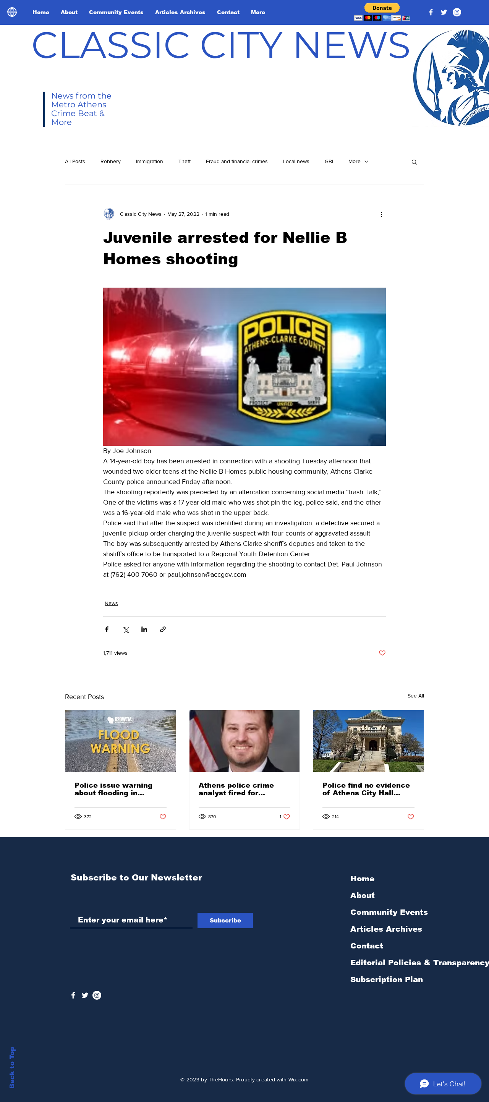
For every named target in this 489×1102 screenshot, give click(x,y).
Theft (184, 161)
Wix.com (298, 1079)
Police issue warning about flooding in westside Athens (113, 789)
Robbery (110, 161)
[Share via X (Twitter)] (125, 629)
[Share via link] (163, 629)
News (111, 603)
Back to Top (12, 1068)
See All (416, 696)
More (354, 161)
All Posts (75, 161)
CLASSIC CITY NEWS (221, 44)
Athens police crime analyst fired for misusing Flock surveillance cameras (239, 789)
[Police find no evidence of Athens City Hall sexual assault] (368, 741)
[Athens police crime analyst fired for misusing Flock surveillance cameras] (244, 741)
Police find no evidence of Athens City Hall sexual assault (366, 789)
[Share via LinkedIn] (144, 629)
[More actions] (381, 213)
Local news (296, 161)
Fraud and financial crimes (237, 161)
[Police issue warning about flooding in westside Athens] (120, 741)
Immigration (149, 161)
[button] (382, 12)
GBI (329, 161)
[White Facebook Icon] (73, 995)
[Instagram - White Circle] (457, 12)
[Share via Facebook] (106, 629)
